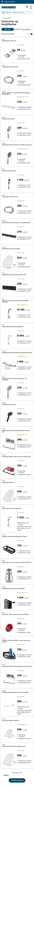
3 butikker (29, 237)
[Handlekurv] (27, 6)
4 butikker (29, 761)
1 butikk (28, 185)
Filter (8, 29)
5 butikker (29, 497)
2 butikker (29, 419)
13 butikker (21, 57)
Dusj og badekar (7, 18)
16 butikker (21, 265)
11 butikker (29, 211)
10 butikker (21, 630)
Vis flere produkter (17, 780)
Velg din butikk (9, 2)
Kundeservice (24, 528)
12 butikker (21, 161)
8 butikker (29, 107)
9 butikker (29, 445)
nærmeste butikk (27, 526)
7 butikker (29, 393)
